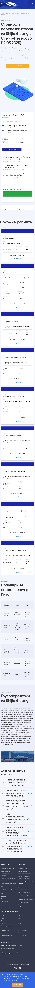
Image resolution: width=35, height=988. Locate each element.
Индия (2, 920)
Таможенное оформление (25, 899)
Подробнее (15, 980)
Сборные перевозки (6, 935)
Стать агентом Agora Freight (8, 883)
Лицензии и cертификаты (8, 878)
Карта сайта (4, 901)
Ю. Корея (3, 923)
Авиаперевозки (5, 930)
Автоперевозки (22, 930)
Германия (3, 918)
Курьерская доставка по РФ (10, 953)
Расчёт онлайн (22, 871)
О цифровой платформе (7, 868)
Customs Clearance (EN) (24, 902)
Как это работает (5, 871)
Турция (20, 915)
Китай (2, 915)
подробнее (17, 258)
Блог (2, 893)
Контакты (3, 899)
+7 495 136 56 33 (6, 942)
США (19, 923)
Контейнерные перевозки (25, 933)
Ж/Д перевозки (22, 935)
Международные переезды (25, 881)
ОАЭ (19, 920)
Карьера (3, 896)
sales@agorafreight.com (7, 948)
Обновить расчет (17, 65)
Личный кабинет (22, 868)
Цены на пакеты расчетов (25, 873)
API (2, 886)
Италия (20, 918)
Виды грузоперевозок (24, 892)
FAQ (2, 881)
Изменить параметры (17, 71)
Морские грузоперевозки (8, 933)
